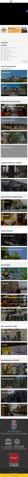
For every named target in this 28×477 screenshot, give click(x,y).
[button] (27, 11)
